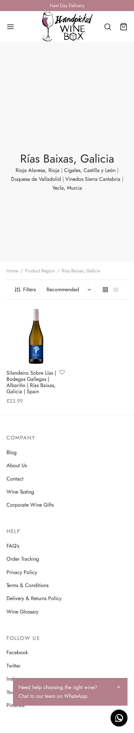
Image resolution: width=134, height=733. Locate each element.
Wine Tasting (20, 492)
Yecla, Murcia (67, 188)
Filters (29, 289)
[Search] (108, 27)
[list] (115, 289)
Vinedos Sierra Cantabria (92, 179)
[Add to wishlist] (62, 373)
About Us (17, 465)
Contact (15, 478)
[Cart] (123, 27)
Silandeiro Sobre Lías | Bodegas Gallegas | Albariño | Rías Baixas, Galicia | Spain (31, 382)
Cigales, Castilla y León (89, 170)
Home (12, 270)
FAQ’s (13, 546)
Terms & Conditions (27, 585)
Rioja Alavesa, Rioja (38, 170)
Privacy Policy (22, 572)
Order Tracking (23, 559)
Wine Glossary (22, 611)
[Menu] (10, 27)
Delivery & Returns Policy (34, 598)
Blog (12, 452)
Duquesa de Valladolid (36, 179)
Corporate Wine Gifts (30, 505)
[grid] (105, 289)
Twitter (13, 665)
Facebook (17, 652)
